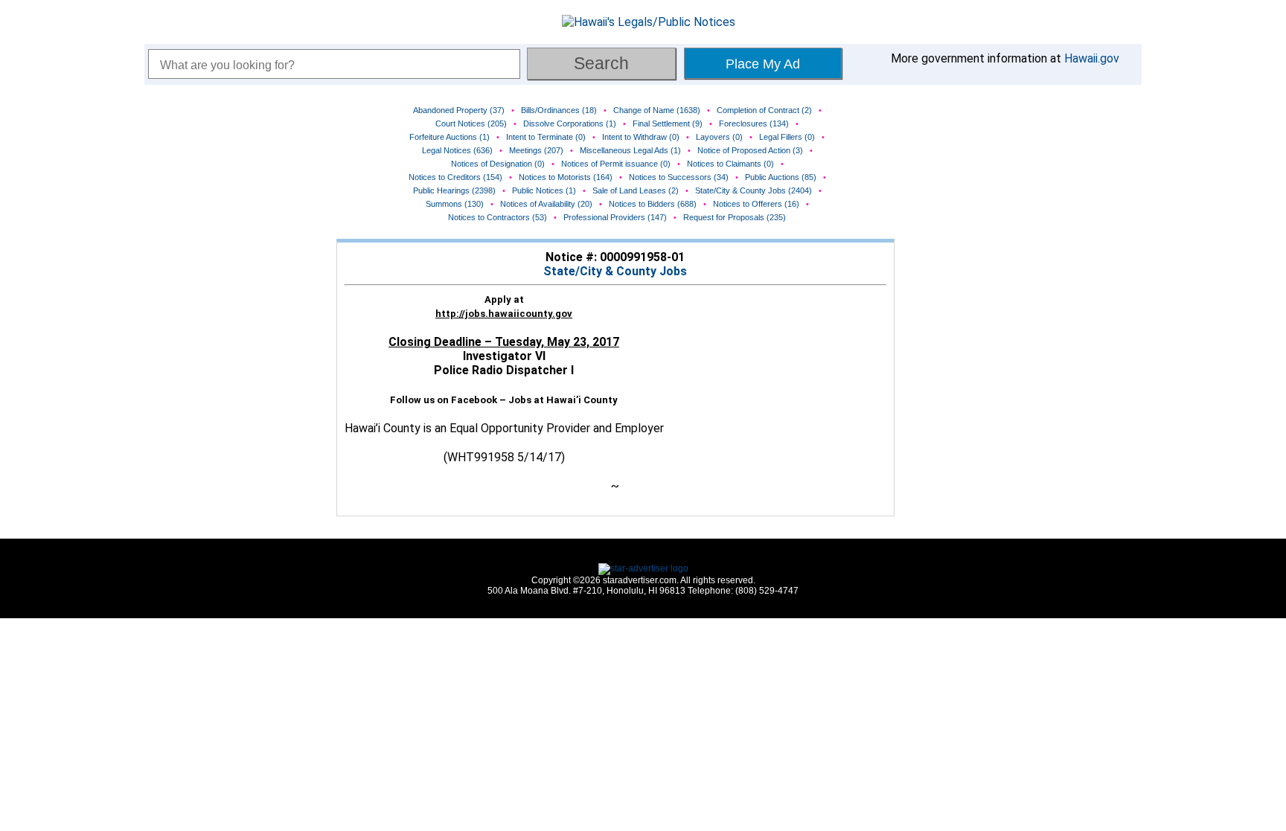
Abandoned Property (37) (459, 110)
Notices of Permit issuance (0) (616, 163)
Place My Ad (763, 64)
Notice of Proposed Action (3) (750, 150)
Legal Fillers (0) (787, 136)
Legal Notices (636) (457, 150)
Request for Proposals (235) (734, 217)
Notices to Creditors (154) (455, 177)
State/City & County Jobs (615, 271)
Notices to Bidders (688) (653, 203)
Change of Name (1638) (656, 110)
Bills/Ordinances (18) (559, 110)
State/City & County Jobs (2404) (753, 190)
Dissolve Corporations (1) (569, 123)
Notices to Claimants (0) (730, 163)
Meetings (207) (536, 150)
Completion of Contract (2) (764, 110)
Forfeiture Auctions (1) (449, 136)
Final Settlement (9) (668, 123)
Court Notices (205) (471, 123)
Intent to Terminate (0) (546, 136)
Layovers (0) (719, 136)
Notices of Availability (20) (546, 203)
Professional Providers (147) (615, 217)
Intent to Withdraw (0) (640, 136)
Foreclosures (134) (754, 123)
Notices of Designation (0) (498, 163)
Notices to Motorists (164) (565, 177)
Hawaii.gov (1091, 58)
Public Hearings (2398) (454, 190)
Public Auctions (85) (780, 177)
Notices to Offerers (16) (756, 203)
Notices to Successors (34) (679, 177)
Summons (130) (455, 203)
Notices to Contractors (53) (497, 217)
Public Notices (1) (544, 190)
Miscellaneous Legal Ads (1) (630, 150)
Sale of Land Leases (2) (635, 190)
